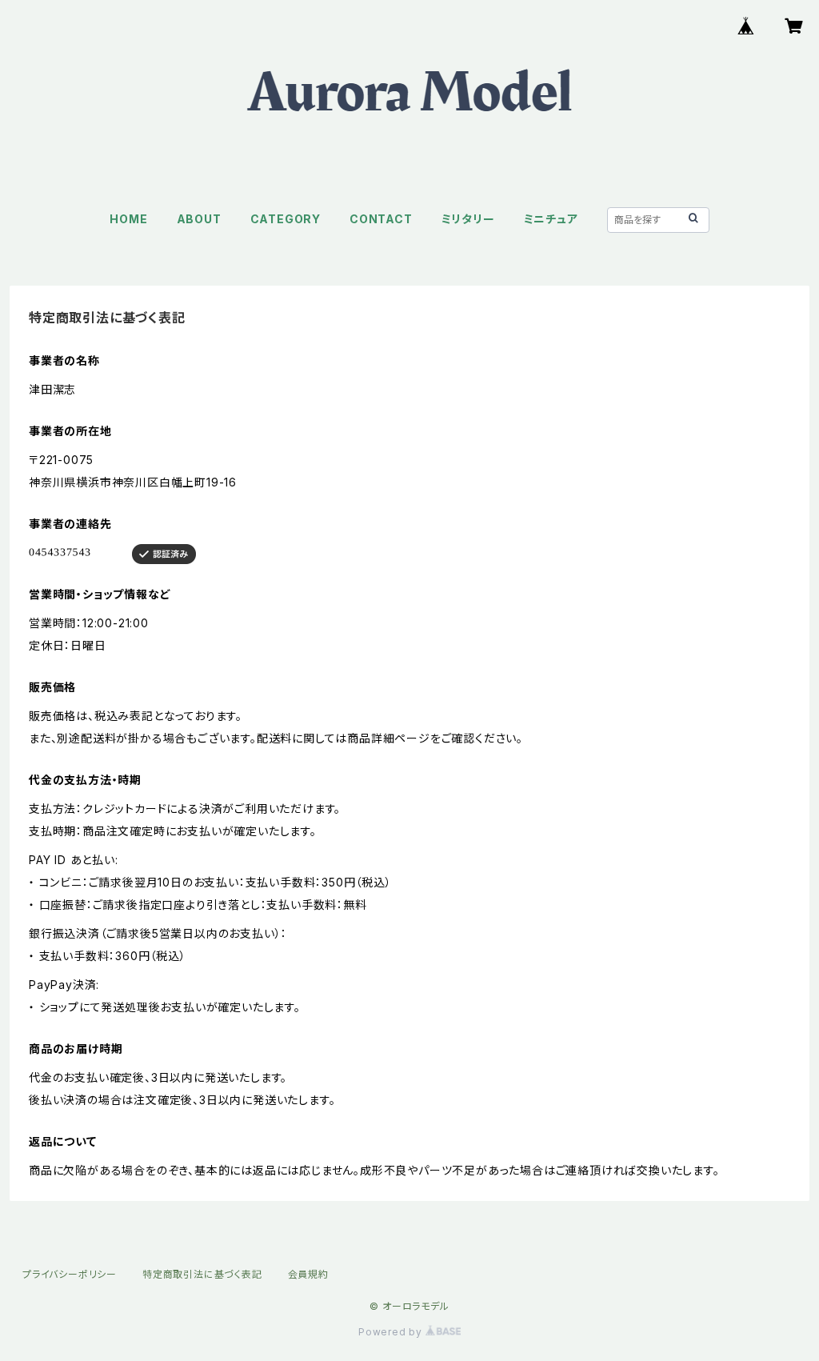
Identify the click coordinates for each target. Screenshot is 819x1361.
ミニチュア (551, 219)
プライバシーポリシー (69, 1274)
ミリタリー (468, 219)
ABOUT (199, 219)
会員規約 (308, 1274)
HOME (128, 219)
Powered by (391, 1332)
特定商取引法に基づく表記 (202, 1274)
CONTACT (381, 219)
